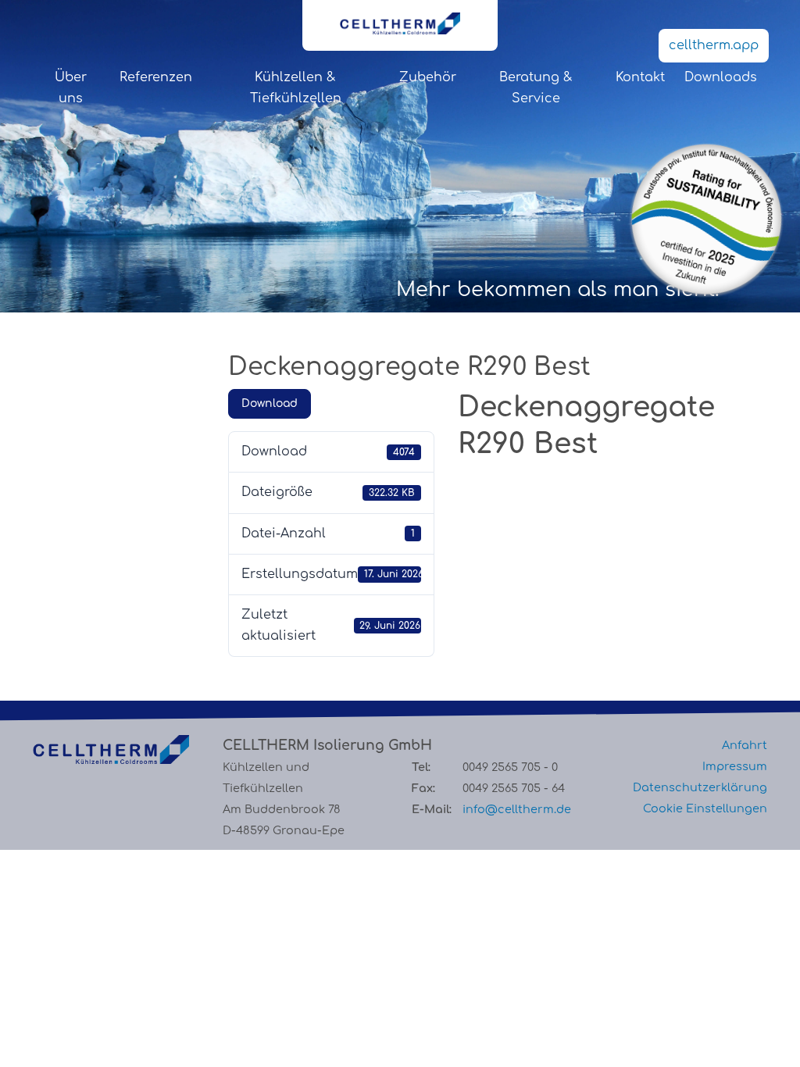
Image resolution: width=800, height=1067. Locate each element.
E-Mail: (432, 809)
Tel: (421, 767)
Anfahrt (744, 745)
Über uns (71, 87)
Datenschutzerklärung (700, 787)
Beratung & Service (536, 87)
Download (269, 403)
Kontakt (640, 77)
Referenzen (156, 77)
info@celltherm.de (516, 809)
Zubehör (427, 77)
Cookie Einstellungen (705, 808)
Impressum (734, 766)
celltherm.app (714, 45)
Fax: (423, 788)
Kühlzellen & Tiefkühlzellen (295, 87)
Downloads (720, 77)
